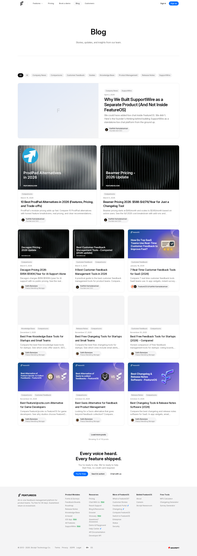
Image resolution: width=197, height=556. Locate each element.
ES (92, 547)
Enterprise (117, 519)
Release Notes (148, 75)
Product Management (128, 75)
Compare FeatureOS (121, 512)
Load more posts (98, 434)
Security (116, 526)
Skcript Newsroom (144, 506)
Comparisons (56, 75)
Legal (78, 547)
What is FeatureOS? (121, 499)
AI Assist (68, 516)
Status (115, 523)
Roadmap (69, 506)
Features (37, 3)
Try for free (81, 474)
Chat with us (115, 474)
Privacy (65, 547)
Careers (139, 502)
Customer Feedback (76, 75)
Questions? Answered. (94, 520)
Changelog (118, 509)
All (20, 75)
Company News (39, 75)
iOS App (70, 519)
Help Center (95, 529)
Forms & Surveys (72, 499)
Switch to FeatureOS (121, 516)
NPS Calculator (166, 499)
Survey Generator (167, 506)
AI (27, 75)
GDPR (72, 547)
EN (87, 547)
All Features (70, 523)
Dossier (92, 512)
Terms (57, 547)
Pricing (51, 3)
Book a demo (65, 3)
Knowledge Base (107, 75)
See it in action (98, 474)
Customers (89, 3)
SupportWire (164, 75)
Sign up (174, 3)
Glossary (95, 516)
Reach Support (95, 506)
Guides (92, 75)
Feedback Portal (121, 506)
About (138, 499)
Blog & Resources (96, 509)
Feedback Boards (72, 502)
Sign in (163, 3)
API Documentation (97, 532)
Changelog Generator (169, 502)
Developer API (95, 536)
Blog (78, 3)
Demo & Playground (97, 525)
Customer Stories (120, 502)
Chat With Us (96, 502)
